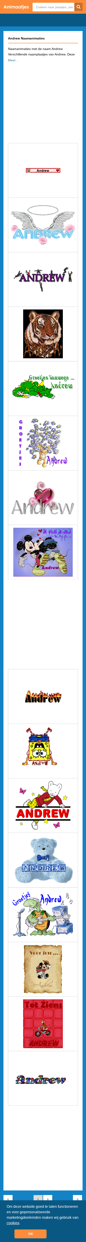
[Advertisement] (43, 101)
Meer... (13, 60)
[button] (21, 1223)
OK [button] (30, 1234)
